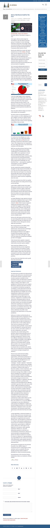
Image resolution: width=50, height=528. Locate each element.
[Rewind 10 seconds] (28, 28)
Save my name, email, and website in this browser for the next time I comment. (17, 501)
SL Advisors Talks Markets (20, 20)
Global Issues (41, 98)
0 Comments (19, 18)
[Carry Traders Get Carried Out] (1, 264)
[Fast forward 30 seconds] (28, 30)
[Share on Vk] (26, 468)
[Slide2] (21, 130)
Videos (39, 107)
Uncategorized (41, 105)
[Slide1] (21, 89)
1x (25, 30)
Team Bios (39, 0)
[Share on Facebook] (12, 468)
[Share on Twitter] (14, 468)
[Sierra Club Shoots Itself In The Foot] (5, 16)
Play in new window (22, 33)
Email (19, 493)
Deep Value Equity (42, 95)
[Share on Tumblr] (24, 468)
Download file (14, 33)
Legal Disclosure (20, 526)
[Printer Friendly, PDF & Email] (15, 460)
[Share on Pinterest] (19, 468)
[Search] (42, 4)
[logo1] (10, 4)
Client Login (35, 0)
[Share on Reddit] (28, 468)
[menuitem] (42, 4)
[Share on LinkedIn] (21, 468)
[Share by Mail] (31, 468)
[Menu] (45, 4)
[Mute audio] (25, 28)
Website (19, 497)
